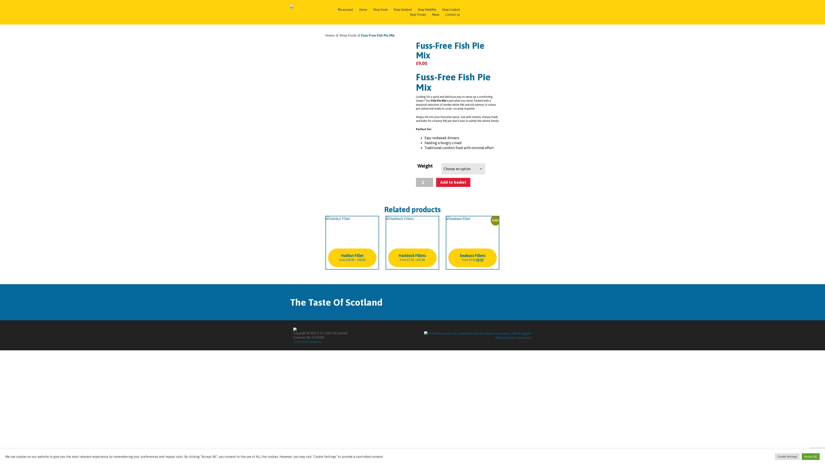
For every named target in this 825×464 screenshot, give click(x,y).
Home (363, 9)
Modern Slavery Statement (513, 337)
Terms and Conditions (307, 341)
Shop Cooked (451, 9)
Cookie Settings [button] (787, 456)
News (435, 14)
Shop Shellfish (427, 9)
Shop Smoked (403, 9)
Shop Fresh (380, 9)
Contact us (452, 14)
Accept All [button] (810, 456)
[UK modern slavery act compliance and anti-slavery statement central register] (478, 333)
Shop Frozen (418, 14)
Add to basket (453, 182)
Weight (425, 165)
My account (345, 9)
